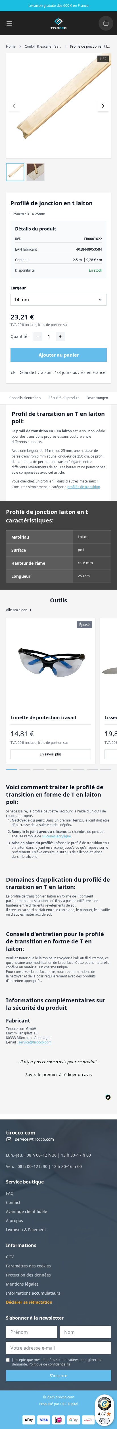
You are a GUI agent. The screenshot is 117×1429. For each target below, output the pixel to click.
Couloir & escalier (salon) (44, 46)
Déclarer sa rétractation (29, 1302)
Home (11, 46)
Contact (13, 1202)
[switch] (104, 1421)
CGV (10, 1256)
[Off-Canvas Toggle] (106, 23)
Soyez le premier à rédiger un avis (58, 1074)
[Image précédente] (14, 105)
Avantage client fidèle (26, 1211)
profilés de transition (83, 486)
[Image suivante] (103, 105)
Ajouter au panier (59, 355)
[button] (58, 1073)
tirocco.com (20, 1132)
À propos (14, 1220)
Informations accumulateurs (33, 1293)
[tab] (25, 398)
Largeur (18, 288)
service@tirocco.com (34, 1042)
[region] (58, 691)
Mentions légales (22, 1284)
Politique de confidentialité (49, 1364)
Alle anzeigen (16, 610)
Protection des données (28, 1275)
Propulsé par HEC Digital (58, 1404)
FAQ (10, 1193)
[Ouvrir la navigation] (9, 23)
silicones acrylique (56, 836)
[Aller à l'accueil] (58, 23)
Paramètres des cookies (28, 1266)
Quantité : (20, 336)
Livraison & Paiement (26, 1229)
